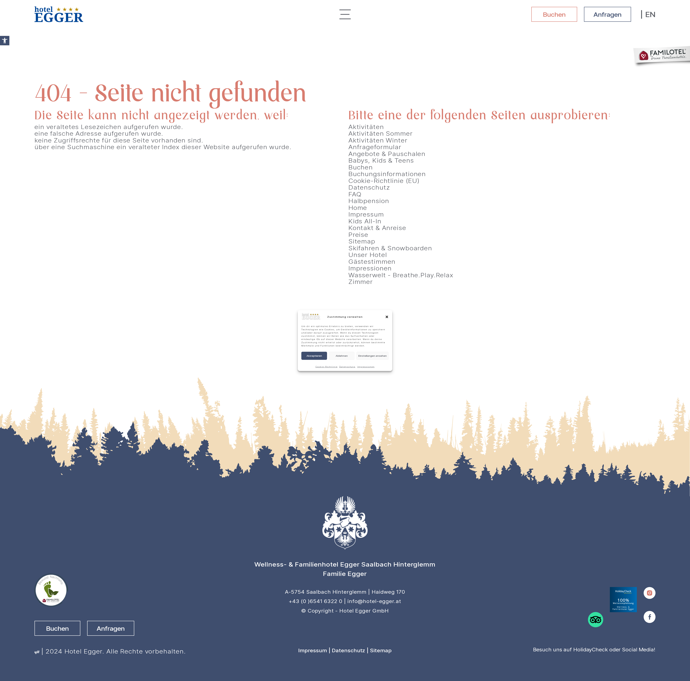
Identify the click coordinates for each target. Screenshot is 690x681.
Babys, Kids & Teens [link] (381, 160)
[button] (387, 317)
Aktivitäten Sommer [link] (380, 133)
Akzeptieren (314, 355)
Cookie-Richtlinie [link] (327, 366)
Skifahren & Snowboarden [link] (390, 248)
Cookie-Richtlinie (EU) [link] (384, 180)
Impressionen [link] (366, 366)
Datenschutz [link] (347, 366)
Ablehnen (342, 355)
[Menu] (345, 14)
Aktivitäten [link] (366, 127)
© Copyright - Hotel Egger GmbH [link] (345, 610)
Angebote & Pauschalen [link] (387, 153)
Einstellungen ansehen (372, 355)
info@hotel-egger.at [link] (374, 601)
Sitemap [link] (361, 241)
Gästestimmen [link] (372, 261)
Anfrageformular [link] (374, 147)
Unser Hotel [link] (367, 254)
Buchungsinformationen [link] (387, 174)
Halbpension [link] (368, 201)
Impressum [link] (366, 214)
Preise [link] (358, 234)
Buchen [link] (554, 14)
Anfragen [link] (608, 14)
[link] (4, 40)
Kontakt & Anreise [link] (377, 228)
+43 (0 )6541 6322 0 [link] (315, 601)
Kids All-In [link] (364, 221)
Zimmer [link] (360, 281)
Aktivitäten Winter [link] (378, 140)
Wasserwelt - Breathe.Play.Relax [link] (401, 275)
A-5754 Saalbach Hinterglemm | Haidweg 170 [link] (345, 591)
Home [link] (357, 207)
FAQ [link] (355, 194)
